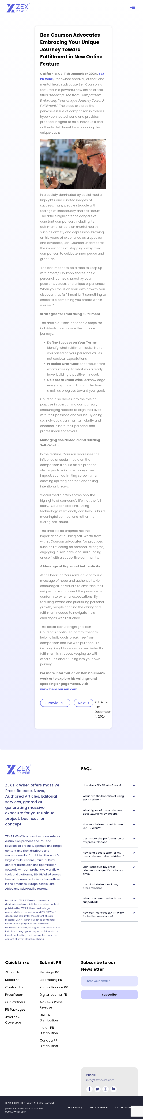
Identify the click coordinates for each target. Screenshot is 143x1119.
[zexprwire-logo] (18, 4)
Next (82, 702)
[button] (109, 785)
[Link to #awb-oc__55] (132, 8)
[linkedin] (113, 1089)
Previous (55, 702)
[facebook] (89, 1089)
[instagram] (105, 1089)
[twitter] (97, 1089)
